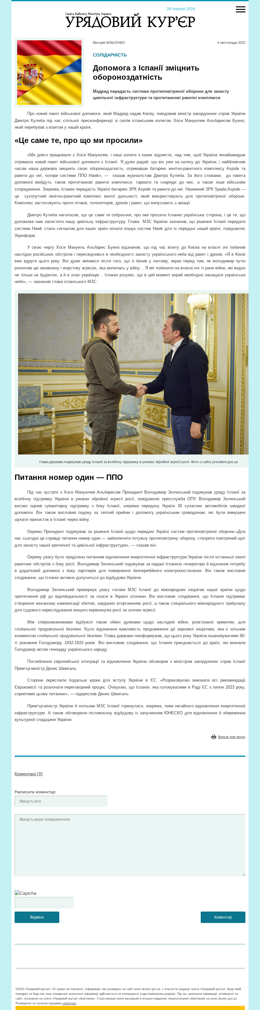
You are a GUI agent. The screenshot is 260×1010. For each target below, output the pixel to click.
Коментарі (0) (29, 773)
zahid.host (69, 1003)
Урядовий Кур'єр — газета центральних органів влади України (130, 14)
